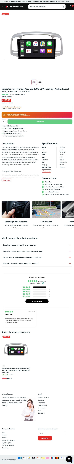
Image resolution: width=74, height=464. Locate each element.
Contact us (61, 1)
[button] (26, 287)
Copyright (41, 413)
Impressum (41, 408)
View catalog (2, 6)
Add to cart (40, 121)
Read (46, 171)
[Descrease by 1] (6, 123)
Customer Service (8, 429)
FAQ (39, 410)
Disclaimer (41, 400)
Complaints (41, 402)
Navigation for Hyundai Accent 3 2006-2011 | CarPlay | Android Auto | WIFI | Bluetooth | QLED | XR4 (16, 370)
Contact (4, 435)
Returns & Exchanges (8, 440)
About (3, 432)
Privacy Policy (42, 405)
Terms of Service (43, 397)
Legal (40, 394)
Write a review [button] (37, 301)
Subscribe (44, 438)
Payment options (7, 443)
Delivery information (8, 445)
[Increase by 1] (6, 120)
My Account (5, 448)
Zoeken (63, 6)
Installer (4, 437)
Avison (23, 94)
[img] (9, 312)
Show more (6, 180)
